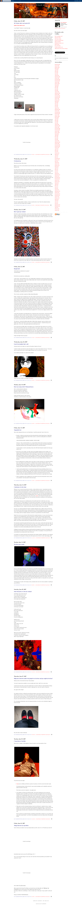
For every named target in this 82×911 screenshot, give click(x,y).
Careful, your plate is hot (59, 47)
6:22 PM (33, 205)
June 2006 (56, 89)
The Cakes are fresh (58, 38)
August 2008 (57, 124)
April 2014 (56, 184)
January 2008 (57, 114)
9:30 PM (33, 423)
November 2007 (57, 112)
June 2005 (56, 72)
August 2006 (57, 91)
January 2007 (57, 98)
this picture (31, 378)
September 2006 (57, 93)
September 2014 (57, 191)
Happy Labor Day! (58, 41)
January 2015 (57, 196)
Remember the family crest (59, 43)
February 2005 (57, 67)
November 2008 (57, 128)
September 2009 (57, 142)
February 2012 (57, 159)
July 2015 (56, 203)
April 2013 (56, 168)
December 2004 (57, 64)
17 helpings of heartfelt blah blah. (42, 380)
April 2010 (56, 148)
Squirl (37, 495)
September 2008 (57, 125)
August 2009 (57, 140)
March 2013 (57, 166)
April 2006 (56, 86)
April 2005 (56, 69)
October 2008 (57, 127)
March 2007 (57, 101)
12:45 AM (33, 734)
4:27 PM (33, 337)
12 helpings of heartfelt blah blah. (42, 480)
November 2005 (57, 79)
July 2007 (56, 106)
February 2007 (57, 99)
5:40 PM (33, 380)
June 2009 (56, 138)
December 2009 (57, 146)
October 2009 (57, 143)
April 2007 (56, 102)
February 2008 (57, 116)
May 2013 (56, 169)
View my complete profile (60, 28)
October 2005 (57, 78)
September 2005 (57, 76)
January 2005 (57, 65)
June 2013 (56, 170)
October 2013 (57, 176)
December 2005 (57, 80)
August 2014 (57, 189)
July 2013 (56, 172)
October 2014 (57, 192)
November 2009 (57, 144)
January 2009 (57, 131)
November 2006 (57, 95)
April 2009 (56, 135)
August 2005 (57, 75)
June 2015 (56, 202)
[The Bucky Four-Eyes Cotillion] (41, 17)
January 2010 (57, 147)
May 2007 (56, 104)
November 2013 (57, 177)
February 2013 (57, 165)
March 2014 (57, 183)
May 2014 (56, 185)
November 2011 (57, 158)
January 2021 (57, 210)
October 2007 (57, 110)
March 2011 (57, 154)
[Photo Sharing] (27, 256)
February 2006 (57, 83)
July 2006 (56, 90)
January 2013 (57, 163)
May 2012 (56, 161)
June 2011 (56, 157)
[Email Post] (51, 154)
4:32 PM (33, 896)
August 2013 (57, 173)
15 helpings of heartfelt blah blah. (42, 337)
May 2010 (56, 150)
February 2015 (57, 197)
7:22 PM (33, 480)
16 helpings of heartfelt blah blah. (42, 154)
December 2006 (57, 97)
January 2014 (57, 180)
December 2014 (57, 195)
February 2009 (57, 132)
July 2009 (56, 139)
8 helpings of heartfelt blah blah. (42, 205)
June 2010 (56, 151)
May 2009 (56, 136)
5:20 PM (33, 154)
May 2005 (56, 71)
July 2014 (56, 188)
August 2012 (57, 162)
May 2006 (56, 87)
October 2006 (57, 94)
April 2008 (56, 118)
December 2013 (57, 178)
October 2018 (57, 208)
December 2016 (57, 206)
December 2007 (57, 113)
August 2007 (57, 108)
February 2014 (57, 181)
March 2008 (57, 117)
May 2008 (56, 120)
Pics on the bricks (58, 45)
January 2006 (57, 82)
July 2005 (56, 74)
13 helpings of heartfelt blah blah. (42, 896)
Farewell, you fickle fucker (59, 40)
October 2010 (57, 153)
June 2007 (56, 105)
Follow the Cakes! (58, 37)
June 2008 (56, 121)
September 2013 (57, 174)
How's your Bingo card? (58, 36)
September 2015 (57, 204)
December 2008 (57, 129)
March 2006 (57, 85)
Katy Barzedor (64, 22)
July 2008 (56, 123)
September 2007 (57, 109)
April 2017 (56, 207)
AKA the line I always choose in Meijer (61, 48)
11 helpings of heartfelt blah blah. (42, 423)
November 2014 (57, 193)
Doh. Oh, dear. (57, 44)
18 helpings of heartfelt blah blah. (42, 262)
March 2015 (57, 199)
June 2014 (56, 187)
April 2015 (56, 200)
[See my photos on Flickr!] (58, 56)
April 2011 (56, 155)
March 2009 (57, 134)
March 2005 (57, 68)
